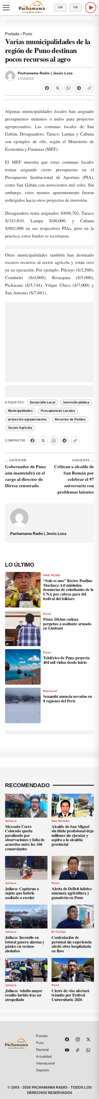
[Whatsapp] (68, 88)
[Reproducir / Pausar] (90, 7)
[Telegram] (79, 88)
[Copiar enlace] (89, 88)
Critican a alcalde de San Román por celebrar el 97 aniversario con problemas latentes (74, 479)
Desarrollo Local (42, 402)
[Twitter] (57, 88)
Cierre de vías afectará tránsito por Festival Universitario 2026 (70, 995)
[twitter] (88, 1039)
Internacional (45, 1063)
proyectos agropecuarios (27, 419)
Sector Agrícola (20, 427)
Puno (27, 34)
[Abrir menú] (6, 7)
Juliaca (10, 820)
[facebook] (67, 1039)
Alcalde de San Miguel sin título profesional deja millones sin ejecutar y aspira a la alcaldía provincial (73, 835)
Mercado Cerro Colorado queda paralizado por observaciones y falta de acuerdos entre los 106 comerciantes (25, 837)
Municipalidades (20, 410)
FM (75, 7)
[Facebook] (47, 88)
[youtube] (67, 1050)
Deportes (42, 1070)
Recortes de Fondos (70, 419)
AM (60, 7)
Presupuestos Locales (58, 410)
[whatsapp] (88, 1050)
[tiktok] (78, 1050)
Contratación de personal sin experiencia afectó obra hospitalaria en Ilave (72, 944)
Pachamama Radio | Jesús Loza (45, 73)
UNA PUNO (51, 575)
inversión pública (76, 402)
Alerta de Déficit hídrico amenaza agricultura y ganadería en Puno (72, 893)
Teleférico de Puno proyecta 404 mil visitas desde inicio (66, 660)
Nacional (50, 690)
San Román (61, 820)
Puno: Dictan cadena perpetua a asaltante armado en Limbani (67, 623)
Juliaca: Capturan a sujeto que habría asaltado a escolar (22, 893)
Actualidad (44, 1056)
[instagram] (78, 1039)
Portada (12, 34)
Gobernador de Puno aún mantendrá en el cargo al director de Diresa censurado (25, 476)
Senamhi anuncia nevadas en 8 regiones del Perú (67, 698)
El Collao (59, 931)
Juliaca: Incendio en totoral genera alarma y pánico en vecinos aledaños (24, 944)
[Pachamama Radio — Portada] (32, 7)
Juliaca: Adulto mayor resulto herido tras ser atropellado (23, 995)
